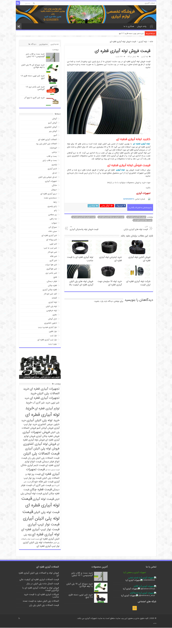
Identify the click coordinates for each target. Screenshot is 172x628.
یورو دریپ (52, 343)
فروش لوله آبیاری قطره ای (136, 217)
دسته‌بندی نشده (50, 197)
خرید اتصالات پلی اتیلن (41, 391)
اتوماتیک (53, 147)
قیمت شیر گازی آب (41, 485)
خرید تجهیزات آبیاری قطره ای (44, 395)
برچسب (55, 49)
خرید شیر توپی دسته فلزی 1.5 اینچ (33, 77)
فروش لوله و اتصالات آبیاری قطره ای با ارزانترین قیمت (40, 589)
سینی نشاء (52, 231)
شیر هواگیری (51, 268)
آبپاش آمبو (52, 122)
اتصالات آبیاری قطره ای (47, 139)
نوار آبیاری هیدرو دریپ (47, 327)
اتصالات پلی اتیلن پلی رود (46, 143)
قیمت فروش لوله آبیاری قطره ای (84, 217)
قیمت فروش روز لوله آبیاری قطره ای (111, 217)
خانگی (54, 185)
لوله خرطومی (51, 310)
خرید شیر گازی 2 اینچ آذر (34, 97)
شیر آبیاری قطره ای (49, 235)
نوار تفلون (53, 331)
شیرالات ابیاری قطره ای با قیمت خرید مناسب (41, 596)
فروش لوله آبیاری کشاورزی (39, 444)
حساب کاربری (150, 3)
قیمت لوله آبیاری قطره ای (142, 220)
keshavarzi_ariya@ (147, 595)
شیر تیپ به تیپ (50, 247)
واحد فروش (141, 26)
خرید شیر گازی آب (41, 403)
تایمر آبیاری (52, 168)
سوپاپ (54, 222)
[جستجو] (18, 3)
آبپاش (54, 118)
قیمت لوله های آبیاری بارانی (136, 228)
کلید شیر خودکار (50, 293)
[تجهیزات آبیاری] (86, 14)
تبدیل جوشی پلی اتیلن (47, 177)
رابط (55, 202)
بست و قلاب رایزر (50, 160)
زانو (55, 210)
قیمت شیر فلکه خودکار (42, 482)
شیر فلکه (53, 256)
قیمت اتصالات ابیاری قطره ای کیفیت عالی (39, 579)
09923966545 (149, 580)
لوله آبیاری (143, 41)
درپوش (54, 189)
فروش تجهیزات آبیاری (36, 432)
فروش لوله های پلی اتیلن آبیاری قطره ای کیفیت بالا (81, 283)
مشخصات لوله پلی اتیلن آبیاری (38, 542)
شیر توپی (53, 243)
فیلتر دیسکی (52, 281)
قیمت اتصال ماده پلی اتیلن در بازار (43, 583)
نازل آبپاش (52, 318)
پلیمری (54, 164)
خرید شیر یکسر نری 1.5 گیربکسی (35, 88)
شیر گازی (53, 260)
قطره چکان (52, 285)
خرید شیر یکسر (138, 33)
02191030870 (128, 198)
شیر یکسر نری (51, 272)
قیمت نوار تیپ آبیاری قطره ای (40, 529)
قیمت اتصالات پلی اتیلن (41, 453)
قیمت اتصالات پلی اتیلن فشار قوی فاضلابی (41, 377)
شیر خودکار (52, 252)
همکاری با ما (129, 26)
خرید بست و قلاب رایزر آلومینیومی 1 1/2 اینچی (35, 55)
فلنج (55, 277)
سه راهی (53, 218)
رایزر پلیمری (52, 206)
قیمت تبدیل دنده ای (52, 470)
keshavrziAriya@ (148, 588)
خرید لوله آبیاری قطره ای (42, 411)
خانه (151, 26)
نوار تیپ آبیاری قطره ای (47, 339)
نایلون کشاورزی (50, 323)
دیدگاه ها (32, 44)
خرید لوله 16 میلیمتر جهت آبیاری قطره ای (110, 283)
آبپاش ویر (53, 131)
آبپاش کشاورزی (50, 127)
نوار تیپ (53, 335)
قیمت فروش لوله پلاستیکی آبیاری (84, 228)
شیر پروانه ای (51, 239)
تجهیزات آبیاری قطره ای (44, 389)
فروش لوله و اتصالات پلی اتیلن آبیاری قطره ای (39, 574)
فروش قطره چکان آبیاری (47, 436)
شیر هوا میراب (51, 264)
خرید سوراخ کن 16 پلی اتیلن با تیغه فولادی (33, 66)
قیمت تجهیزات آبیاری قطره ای (42, 471)
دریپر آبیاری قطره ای (48, 193)
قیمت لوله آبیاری (43, 499)
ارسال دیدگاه (132, 56)
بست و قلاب (52, 156)
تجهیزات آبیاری (51, 181)
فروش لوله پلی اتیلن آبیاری (42, 448)
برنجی (54, 152)
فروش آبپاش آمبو (45, 428)
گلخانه (54, 298)
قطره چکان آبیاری (50, 289)
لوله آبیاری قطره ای (141, 143)
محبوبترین (43, 44)
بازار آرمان (154, 623)
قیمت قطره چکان (41, 489)
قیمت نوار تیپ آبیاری (43, 524)
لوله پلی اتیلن (51, 306)
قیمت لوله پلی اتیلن (46, 512)
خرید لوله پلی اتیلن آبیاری (43, 420)
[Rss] (34, 3)
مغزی (55, 314)
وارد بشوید (98, 301)
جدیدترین (55, 44)
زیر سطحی (52, 214)
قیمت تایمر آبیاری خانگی (33, 465)
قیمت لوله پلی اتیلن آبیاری (41, 515)
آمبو (55, 135)
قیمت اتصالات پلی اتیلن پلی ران (43, 458)
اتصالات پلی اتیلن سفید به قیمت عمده (41, 601)
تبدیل (54, 172)
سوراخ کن (53, 227)
